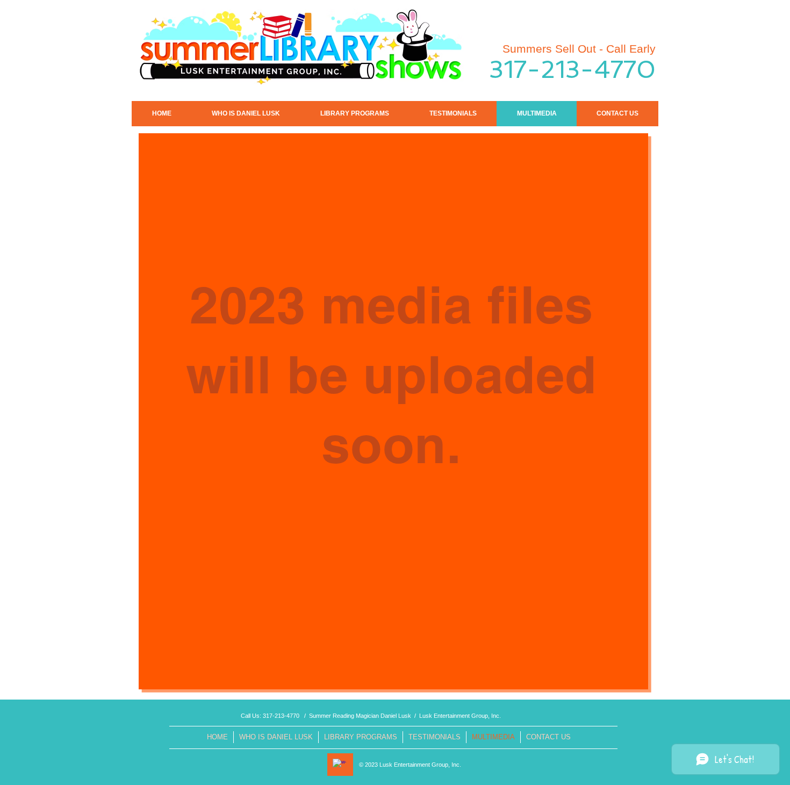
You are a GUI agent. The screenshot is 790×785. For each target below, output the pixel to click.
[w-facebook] (339, 765)
